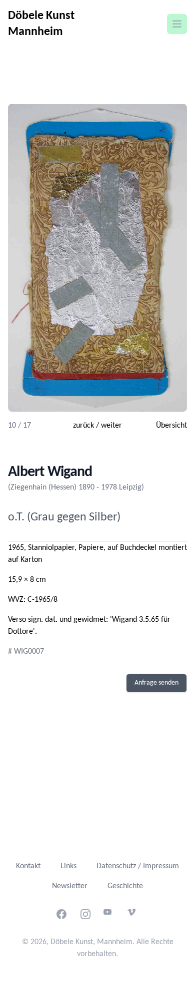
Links (68, 866)
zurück (83, 426)
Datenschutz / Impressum (137, 866)
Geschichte (125, 886)
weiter (111, 426)
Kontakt (28, 866)
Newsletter (70, 886)
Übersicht (171, 426)
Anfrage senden (156, 683)
